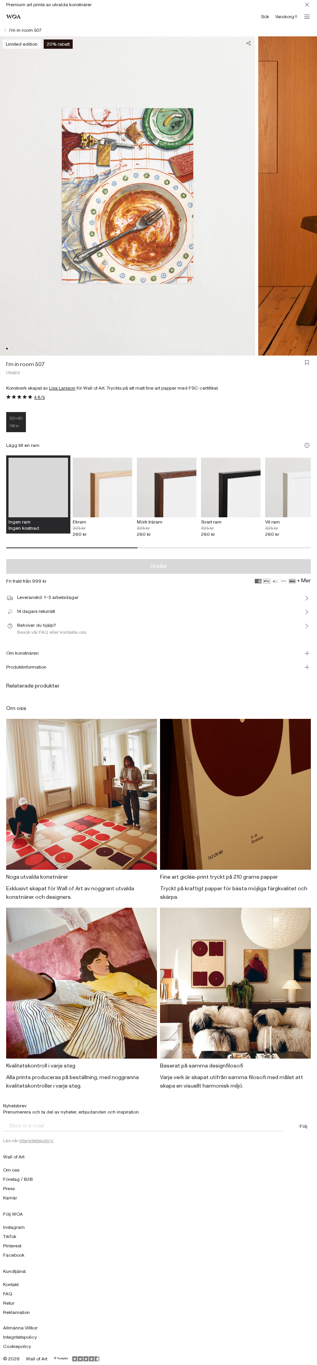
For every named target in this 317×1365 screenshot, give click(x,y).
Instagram (14, 1227)
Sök (265, 16)
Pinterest (12, 1246)
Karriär (10, 1198)
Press (9, 1188)
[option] (102, 497)
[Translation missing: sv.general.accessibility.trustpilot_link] (61, 1359)
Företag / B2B (18, 1179)
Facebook (13, 1255)
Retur (8, 1303)
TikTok (9, 1236)
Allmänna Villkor (20, 1328)
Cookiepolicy (17, 1346)
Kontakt (11, 1284)
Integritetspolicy (20, 1337)
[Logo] (13, 17)
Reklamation (16, 1312)
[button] (7, 348)
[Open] (307, 17)
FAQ (7, 1293)
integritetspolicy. (36, 1140)
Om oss (11, 1170)
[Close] (307, 5)
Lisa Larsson (62, 388)
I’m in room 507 (25, 30)
